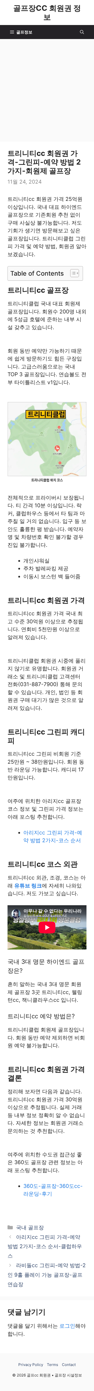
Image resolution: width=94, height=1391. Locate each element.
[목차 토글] (72, 273)
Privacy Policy (30, 1364)
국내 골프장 (30, 1227)
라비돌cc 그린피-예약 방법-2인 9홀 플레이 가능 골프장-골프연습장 (47, 1274)
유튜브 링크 (28, 885)
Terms (52, 1364)
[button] (82, 32)
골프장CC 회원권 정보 (47, 13)
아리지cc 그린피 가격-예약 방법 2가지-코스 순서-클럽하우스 (45, 1246)
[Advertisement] (47, 88)
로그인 (67, 1326)
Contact (69, 1364)
